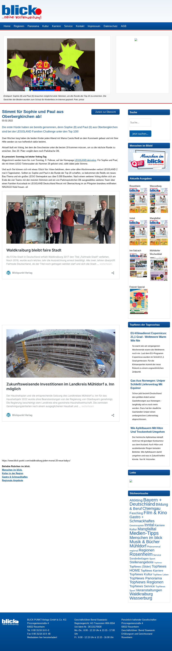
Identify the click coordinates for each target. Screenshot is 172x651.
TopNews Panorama (146, 578)
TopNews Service (142, 586)
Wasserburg (141, 598)
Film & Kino (155, 512)
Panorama (33, 26)
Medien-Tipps (144, 533)
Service (68, 26)
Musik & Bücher (145, 541)
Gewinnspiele (137, 525)
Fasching (136, 513)
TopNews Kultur (141, 574)
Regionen (19, 26)
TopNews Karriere (152, 570)
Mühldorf (138, 545)
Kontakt (80, 26)
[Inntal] (139, 244)
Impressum (94, 26)
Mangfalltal (147, 529)
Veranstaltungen (149, 590)
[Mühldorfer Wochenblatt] (159, 281)
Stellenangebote (142, 562)
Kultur (45, 26)
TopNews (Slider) (140, 566)
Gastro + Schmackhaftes (142, 519)
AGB (123, 26)
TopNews (158, 563)
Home (7, 26)
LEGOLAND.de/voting (85, 160)
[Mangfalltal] (159, 244)
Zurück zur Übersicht (105, 112)
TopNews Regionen (146, 582)
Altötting (136, 500)
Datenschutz (111, 26)
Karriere (56, 26)
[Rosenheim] (139, 212)
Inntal (149, 525)
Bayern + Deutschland (146, 502)
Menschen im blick (146, 537)
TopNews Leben (160, 574)
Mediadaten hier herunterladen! (42, 637)
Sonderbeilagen (139, 558)
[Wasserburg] (159, 212)
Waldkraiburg (141, 594)
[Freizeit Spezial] (139, 313)
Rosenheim (141, 554)
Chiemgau (151, 508)
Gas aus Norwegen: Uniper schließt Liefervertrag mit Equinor (148, 384)
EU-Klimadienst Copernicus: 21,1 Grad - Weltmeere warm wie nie (149, 337)
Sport (152, 558)
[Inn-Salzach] (139, 277)
